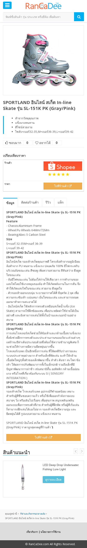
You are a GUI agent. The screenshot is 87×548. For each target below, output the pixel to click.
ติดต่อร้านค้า (30, 202)
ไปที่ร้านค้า (61, 186)
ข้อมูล (10, 203)
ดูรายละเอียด (53, 479)
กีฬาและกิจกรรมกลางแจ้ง (32, 513)
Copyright (18, 544)
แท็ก (61, 202)
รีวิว (48, 202)
